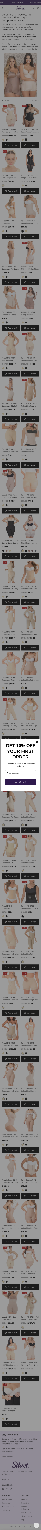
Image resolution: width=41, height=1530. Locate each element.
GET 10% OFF (20, 782)
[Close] (37, 742)
